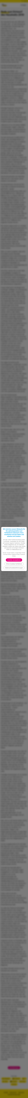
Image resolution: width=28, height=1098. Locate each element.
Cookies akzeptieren (14, 560)
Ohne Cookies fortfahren (14, 564)
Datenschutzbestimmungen (14, 568)
